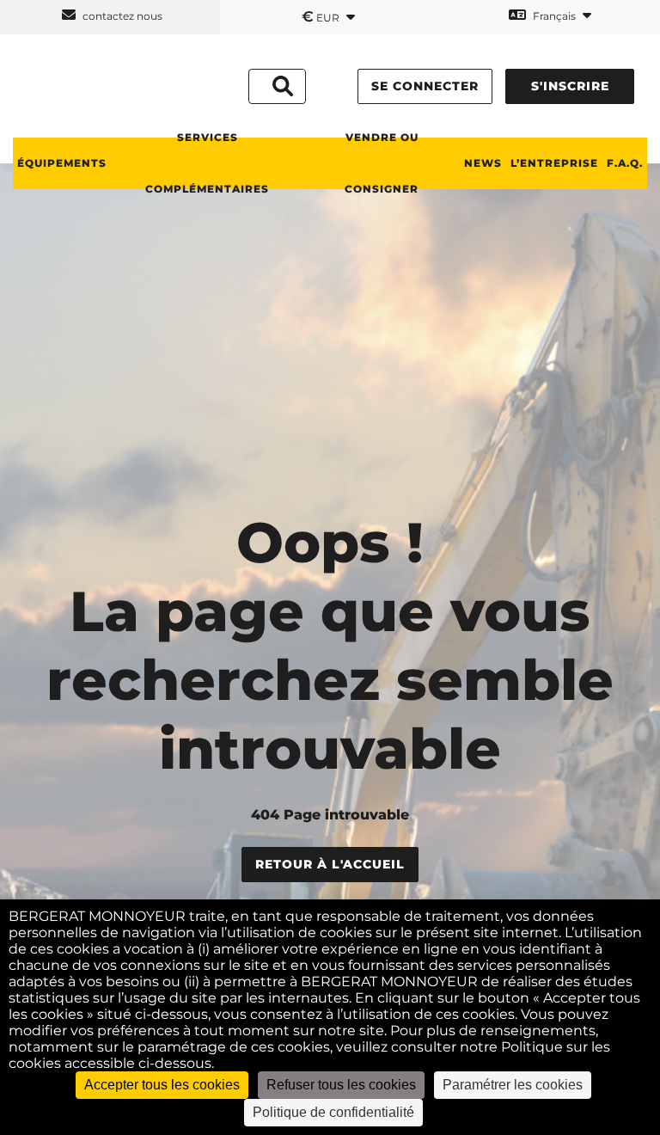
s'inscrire (570, 86)
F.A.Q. (625, 162)
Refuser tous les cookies (341, 1084)
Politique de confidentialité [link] (333, 1112)
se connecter (425, 86)
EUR (322, 16)
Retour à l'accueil (330, 864)
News (483, 162)
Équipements (62, 162)
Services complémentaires (207, 163)
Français (554, 15)
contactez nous (121, 15)
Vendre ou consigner (382, 163)
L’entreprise (554, 162)
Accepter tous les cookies (162, 1084)
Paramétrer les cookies (513, 1084)
